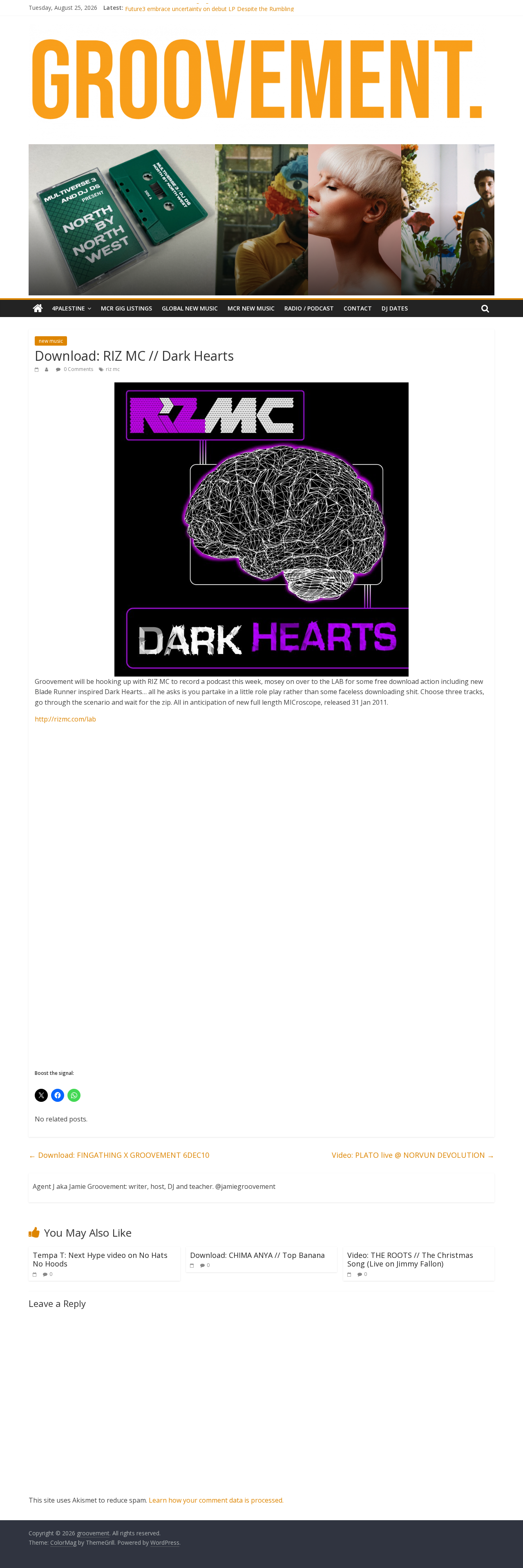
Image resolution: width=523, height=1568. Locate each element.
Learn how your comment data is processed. (216, 1500)
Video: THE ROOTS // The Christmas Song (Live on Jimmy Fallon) (410, 1259)
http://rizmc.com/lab (65, 719)
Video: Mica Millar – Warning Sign (168, 7)
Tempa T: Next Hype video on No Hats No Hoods (100, 1259)
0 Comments (78, 369)
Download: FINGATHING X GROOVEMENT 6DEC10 (119, 1155)
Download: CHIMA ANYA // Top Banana (257, 1255)
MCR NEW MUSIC (251, 308)
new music (51, 340)
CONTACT (358, 308)
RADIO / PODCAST (309, 308)
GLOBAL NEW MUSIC (190, 308)
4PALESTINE (68, 308)
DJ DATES (395, 308)
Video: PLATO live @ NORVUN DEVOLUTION (413, 1155)
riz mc (113, 369)
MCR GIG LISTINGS (126, 308)
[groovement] (38, 308)
